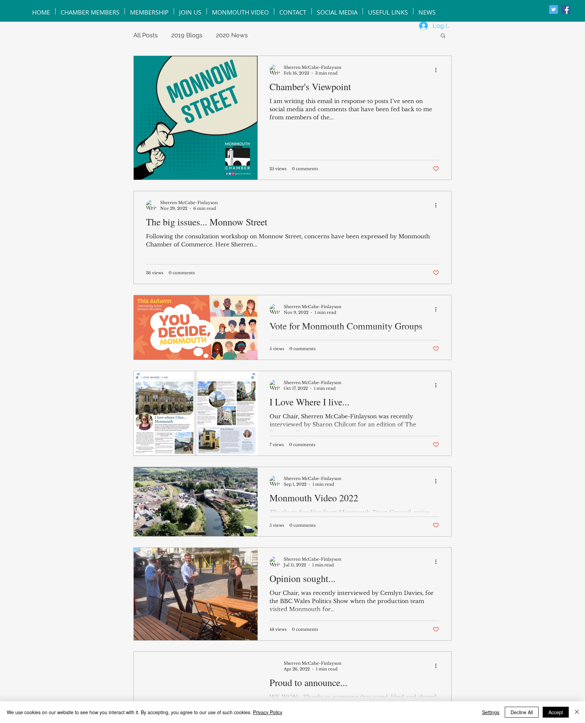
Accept (555, 712)
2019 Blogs (186, 35)
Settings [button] (490, 712)
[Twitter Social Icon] (553, 9)
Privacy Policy (267, 712)
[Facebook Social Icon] (565, 9)
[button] (443, 36)
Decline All (522, 712)
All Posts (145, 35)
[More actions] (438, 70)
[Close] (577, 712)
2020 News (232, 35)
